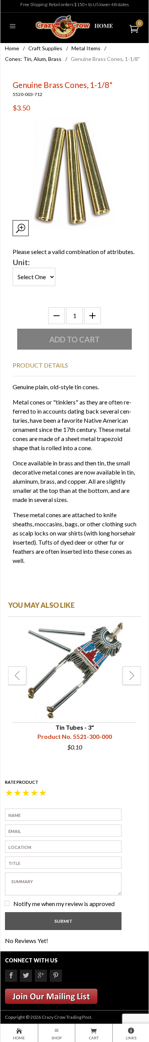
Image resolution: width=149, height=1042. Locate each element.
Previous (17, 675)
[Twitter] (26, 976)
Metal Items (85, 48)
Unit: (21, 262)
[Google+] (41, 976)
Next (132, 675)
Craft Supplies (45, 48)
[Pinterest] (56, 976)
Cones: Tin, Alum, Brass (33, 59)
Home (12, 48)
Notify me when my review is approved (64, 903)
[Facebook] (11, 976)
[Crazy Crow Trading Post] (74, 26)
